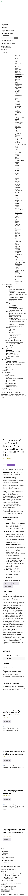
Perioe (16, 219)
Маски (8, 302)
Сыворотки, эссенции (15, 315)
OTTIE (16, 214)
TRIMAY (17, 272)
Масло (8, 358)
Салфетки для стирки (12, 386)
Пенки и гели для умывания (17, 292)
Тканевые (12, 304)
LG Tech (17, 162)
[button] (4, 49)
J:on (16, 151)
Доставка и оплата (8, 30)
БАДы (7, 377)
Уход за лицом (7, 284)
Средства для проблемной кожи (18, 319)
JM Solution (18, 152)
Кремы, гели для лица (15, 316)
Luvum (17, 178)
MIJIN (16, 189)
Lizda (16, 163)
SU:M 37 (17, 253)
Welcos (17, 278)
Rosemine (17, 233)
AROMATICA (18, 63)
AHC (16, 57)
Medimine (17, 187)
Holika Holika (18, 138)
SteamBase (18, 251)
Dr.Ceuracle (18, 112)
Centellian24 (18, 87)
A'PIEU (16, 61)
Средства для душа (11, 361)
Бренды (5, 52)
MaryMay (17, 181)
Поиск (16, 37)
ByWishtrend (18, 84)
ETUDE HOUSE (19, 124)
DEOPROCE (18, 106)
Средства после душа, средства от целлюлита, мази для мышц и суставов (15, 364)
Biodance (17, 77)
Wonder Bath (18, 281)
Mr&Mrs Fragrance (20, 200)
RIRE (16, 230)
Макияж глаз (12, 337)
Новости (5, 26)
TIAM (16, 257)
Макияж (8, 327)
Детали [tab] (15, 584)
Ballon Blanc (18, 69)
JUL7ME (17, 155)
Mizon (16, 194)
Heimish (17, 136)
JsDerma (17, 146)
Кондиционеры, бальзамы (13, 351)
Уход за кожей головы (12, 356)
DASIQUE (17, 101)
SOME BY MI (18, 249)
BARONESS (18, 73)
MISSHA (17, 192)
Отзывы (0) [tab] (8, 586)
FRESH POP (18, 130)
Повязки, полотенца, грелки (14, 382)
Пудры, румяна (13, 335)
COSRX (17, 92)
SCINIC (16, 240)
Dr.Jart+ (17, 114)
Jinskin (16, 141)
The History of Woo (20, 262)
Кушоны (11, 332)
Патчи (11, 345)
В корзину (11, 465)
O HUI (16, 211)
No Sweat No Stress (20, 210)
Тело (4, 359)
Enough (17, 119)
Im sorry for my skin (20, 144)
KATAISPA (17, 159)
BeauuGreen (18, 76)
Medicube (17, 184)
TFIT (16, 256)
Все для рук (9, 369)
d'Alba (16, 100)
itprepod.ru (14, 886)
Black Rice (17, 79)
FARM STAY (18, 127)
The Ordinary (18, 264)
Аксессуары (6, 374)
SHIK (16, 243)
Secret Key (18, 241)
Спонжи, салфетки (11, 383)
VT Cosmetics (18, 276)
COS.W (17, 93)
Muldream (18, 202)
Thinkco (17, 267)
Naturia (17, 206)
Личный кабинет (8, 33)
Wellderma (18, 280)
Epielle (16, 120)
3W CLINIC (17, 55)
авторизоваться (7, 678)
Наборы (5, 370)
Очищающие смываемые (16, 308)
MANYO (17, 179)
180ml (16, 658)
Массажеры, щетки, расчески (14, 378)
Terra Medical (18, 254)
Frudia (16, 132)
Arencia (17, 65)
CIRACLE (17, 88)
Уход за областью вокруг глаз (14, 342)
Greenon (17, 135)
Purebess (17, 218)
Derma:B (17, 104)
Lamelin (17, 173)
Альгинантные (13, 307)
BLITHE (17, 81)
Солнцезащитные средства (13, 340)
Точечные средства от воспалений (15, 299)
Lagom (17, 170)
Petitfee (17, 221)
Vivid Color (18, 275)
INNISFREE (17, 143)
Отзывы (5, 27)
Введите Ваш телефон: (7, 889)
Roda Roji (17, 232)
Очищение (9, 286)
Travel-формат (7, 372)
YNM (16, 283)
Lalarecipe (17, 171)
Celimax (17, 85)
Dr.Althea (17, 111)
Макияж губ (12, 339)
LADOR (17, 165)
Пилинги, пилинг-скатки (16, 297)
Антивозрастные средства (16, 324)
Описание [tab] (8, 584)
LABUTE (17, 168)
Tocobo (17, 269)
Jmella (16, 149)
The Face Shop (19, 261)
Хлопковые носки (11, 385)
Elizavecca (17, 116)
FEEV (16, 128)
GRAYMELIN (18, 133)
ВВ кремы (12, 329)
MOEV (16, 197)
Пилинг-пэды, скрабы (15, 296)
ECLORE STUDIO (19, 117)
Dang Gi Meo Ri (19, 98)
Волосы (5, 348)
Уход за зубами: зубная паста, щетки (16, 347)
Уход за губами (13, 318)
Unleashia (17, 273)
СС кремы (12, 331)
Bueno (16, 82)
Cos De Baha (18, 95)
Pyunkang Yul (18, 225)
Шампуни (9, 350)
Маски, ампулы (10, 353)
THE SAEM (17, 265)
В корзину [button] (7, 721)
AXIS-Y (16, 68)
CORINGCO (18, 90)
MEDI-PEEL (18, 186)
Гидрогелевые (13, 305)
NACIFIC (17, 205)
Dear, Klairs (18, 103)
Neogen (17, 208)
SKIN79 (17, 245)
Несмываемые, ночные (15, 310)
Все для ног (9, 367)
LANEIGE (17, 175)
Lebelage (17, 176)
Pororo (17, 222)
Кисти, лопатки (10, 380)
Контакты (6, 35)
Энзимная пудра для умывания (18, 294)
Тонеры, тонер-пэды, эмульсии (17, 313)
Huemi (17, 139)
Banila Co (17, 71)
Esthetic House (19, 122)
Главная (5, 24)
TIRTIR (16, 259)
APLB (16, 60)
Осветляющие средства (15, 326)
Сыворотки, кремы (14, 343)
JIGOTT (17, 154)
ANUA (16, 58)
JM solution (17, 655)
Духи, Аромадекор (11, 375)
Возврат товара (7, 32)
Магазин (9, 392)
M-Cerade (17, 203)
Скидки (5, 388)
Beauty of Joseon (19, 74)
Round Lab (18, 235)
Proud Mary (18, 224)
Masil (16, 182)
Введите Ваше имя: (6, 888)
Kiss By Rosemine (19, 160)
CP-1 (16, 96)
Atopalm (17, 66)
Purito (16, 216)
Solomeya (17, 248)
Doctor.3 (17, 108)
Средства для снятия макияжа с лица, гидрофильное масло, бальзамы (18, 289)
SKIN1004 (17, 246)
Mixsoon (17, 195)
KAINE (16, 157)
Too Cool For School (20, 270)
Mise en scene (19, 190)
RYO (16, 237)
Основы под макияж (15, 334)
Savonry (17, 238)
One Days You (18, 213)
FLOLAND (17, 125)
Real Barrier (18, 229)
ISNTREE (17, 147)
